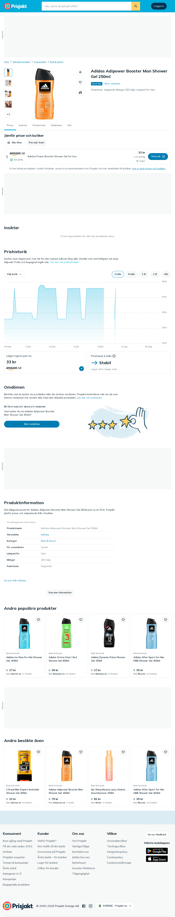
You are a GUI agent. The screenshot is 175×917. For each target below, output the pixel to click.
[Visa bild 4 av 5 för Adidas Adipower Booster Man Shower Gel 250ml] (8, 104)
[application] (87, 314)
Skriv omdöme (112, 83)
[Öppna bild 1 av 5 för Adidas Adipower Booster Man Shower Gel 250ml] (44, 94)
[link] (24, 646)
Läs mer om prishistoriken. (64, 262)
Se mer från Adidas (15, 580)
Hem (6, 61)
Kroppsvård (40, 61)
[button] (8, 114)
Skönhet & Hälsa (21, 61)
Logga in (159, 6)
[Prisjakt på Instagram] (91, 905)
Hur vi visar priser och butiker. (149, 168)
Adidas (45, 534)
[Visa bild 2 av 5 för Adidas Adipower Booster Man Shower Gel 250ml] (8, 83)
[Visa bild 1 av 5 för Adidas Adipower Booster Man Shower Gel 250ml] (8, 72)
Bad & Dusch (56, 61)
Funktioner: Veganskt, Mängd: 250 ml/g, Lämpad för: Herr (123, 89)
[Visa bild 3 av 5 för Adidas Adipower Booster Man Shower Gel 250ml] (8, 94)
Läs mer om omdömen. (90, 397)
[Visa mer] (7, 156)
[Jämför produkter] (80, 92)
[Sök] (135, 6)
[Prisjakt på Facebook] (84, 905)
